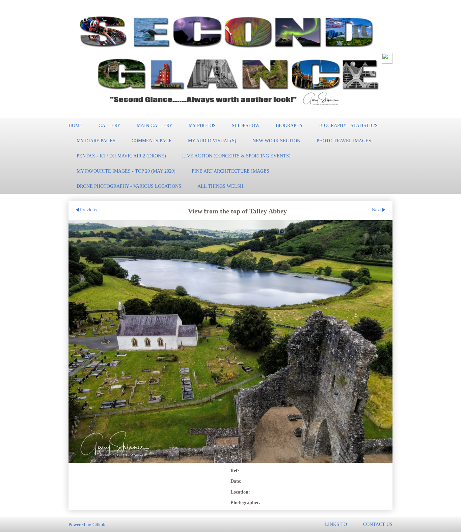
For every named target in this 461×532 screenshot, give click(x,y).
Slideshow (246, 125)
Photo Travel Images (344, 140)
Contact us (377, 524)
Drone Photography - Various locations (129, 186)
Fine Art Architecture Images (230, 171)
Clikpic (99, 524)
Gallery (109, 125)
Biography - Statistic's (348, 125)
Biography (289, 125)
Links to (336, 524)
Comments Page (152, 140)
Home (75, 125)
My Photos (202, 125)
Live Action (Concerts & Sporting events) (236, 155)
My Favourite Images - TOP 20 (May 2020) (126, 171)
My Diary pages (96, 140)
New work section (276, 140)
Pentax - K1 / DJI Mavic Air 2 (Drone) (121, 155)
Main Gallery (154, 125)
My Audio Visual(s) (212, 140)
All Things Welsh (220, 186)
